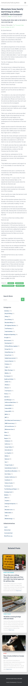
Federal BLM (8, 408)
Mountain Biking (9, 322)
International (8, 450)
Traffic (6, 367)
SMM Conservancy (9, 423)
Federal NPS (8, 411)
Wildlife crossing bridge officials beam (12, 618)
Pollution (7, 364)
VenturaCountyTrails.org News (14, 678)
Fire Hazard (7, 376)
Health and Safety (8, 379)
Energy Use (7, 349)
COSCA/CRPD (8, 405)
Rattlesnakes (8, 512)
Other (5, 432)
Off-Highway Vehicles (10, 325)
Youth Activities (9, 331)
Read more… (19, 590)
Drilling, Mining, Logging (11, 346)
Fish (6, 506)
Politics (6, 435)
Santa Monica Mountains (8, 285)
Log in (5, 527)
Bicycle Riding (8, 313)
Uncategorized (8, 492)
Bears (6, 497)
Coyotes (7, 500)
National (7, 459)
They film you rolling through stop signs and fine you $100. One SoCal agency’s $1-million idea (14, 578)
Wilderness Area (9, 429)
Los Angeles (8, 453)
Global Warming (9, 352)
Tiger (6, 515)
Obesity (7, 384)
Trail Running (8, 328)
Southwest (7, 480)
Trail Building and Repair (10, 489)
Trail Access (7, 486)
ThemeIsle (19, 682)
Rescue (7, 387)
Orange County (8, 465)
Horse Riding (8, 319)
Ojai (6, 462)
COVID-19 (7, 381)
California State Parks (10, 402)
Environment (7, 340)
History (6, 393)
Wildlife (6, 495)
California (7, 444)
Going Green (8, 355)
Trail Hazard (8, 390)
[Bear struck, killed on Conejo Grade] (14, 642)
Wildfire (7, 373)
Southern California (10, 477)
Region (6, 438)
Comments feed (8, 533)
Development (8, 343)
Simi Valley (7, 474)
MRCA (6, 414)
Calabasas (10, 283)
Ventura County (20, 285)
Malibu (6, 456)
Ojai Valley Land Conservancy (12, 420)
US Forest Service (9, 426)
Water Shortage (9, 370)
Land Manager (8, 399)
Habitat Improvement (10, 358)
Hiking (6, 316)
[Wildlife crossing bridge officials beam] (14, 603)
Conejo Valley (8, 447)
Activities (6, 311)
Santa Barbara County (10, 468)
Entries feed (7, 530)
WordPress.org (8, 536)
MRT (6, 417)
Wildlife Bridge (8, 518)
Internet (6, 396)
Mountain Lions (19, 283)
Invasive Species (9, 361)
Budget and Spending (9, 334)
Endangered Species (10, 503)
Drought (6, 337)
